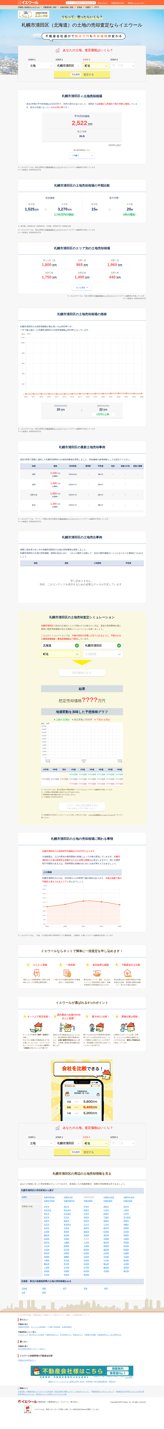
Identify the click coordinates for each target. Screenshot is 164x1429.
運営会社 (112, 1382)
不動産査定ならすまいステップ (102, 1392)
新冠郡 (126, 1260)
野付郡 (66, 1264)
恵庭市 (86, 1210)
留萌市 (86, 1228)
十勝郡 (46, 1260)
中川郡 (106, 1260)
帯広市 (46, 1214)
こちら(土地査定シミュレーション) (101, 815)
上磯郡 (66, 1242)
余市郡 (46, 1275)
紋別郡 (86, 1271)
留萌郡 (86, 1275)
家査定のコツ (78, 1335)
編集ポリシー (53, 1382)
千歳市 (106, 1217)
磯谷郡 (46, 1235)
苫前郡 (86, 1260)
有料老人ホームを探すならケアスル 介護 (51, 1394)
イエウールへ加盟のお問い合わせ (72, 1382)
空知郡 (106, 1257)
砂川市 (46, 1217)
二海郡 (46, 1268)
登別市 (86, 1221)
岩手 (65, 1288)
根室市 (66, 1221)
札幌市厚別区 (49, 1197)
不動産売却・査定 (50, 7)
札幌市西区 (88, 1201)
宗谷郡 (86, 1257)
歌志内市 (67, 1210)
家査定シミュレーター (136, 3)
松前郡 (46, 1271)
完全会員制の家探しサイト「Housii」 (32, 1349)
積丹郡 (46, 1253)
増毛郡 (126, 1268)
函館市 (106, 1221)
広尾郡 (126, 1264)
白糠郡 (126, 1253)
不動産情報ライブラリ (53, 167)
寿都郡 (46, 1257)
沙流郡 (46, 1250)
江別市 (106, 1210)
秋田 (106, 1288)
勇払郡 (126, 1271)
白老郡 (106, 1253)
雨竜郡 (126, 1235)
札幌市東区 (108, 1201)
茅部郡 (126, 1242)
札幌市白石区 (109, 1197)
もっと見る (80, 287)
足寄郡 (46, 1232)
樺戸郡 (46, 1242)
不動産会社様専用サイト (27, 1360)
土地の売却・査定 (66, 7)
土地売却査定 (67, 1327)
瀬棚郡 (66, 1257)
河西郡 (106, 1239)
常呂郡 (66, 1260)
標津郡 (86, 1250)
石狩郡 (126, 1232)
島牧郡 (126, 1250)
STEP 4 (114, 60)
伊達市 (86, 1217)
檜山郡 (106, 1264)
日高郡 (86, 1264)
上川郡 (86, 1242)
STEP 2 (59, 60)
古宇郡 (66, 1268)
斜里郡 (86, 1253)
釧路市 (106, 1214)
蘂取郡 (106, 1250)
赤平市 (46, 1207)
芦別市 (86, 1207)
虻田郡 (106, 1232)
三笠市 (106, 1225)
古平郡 (86, 1268)
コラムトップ (23, 1335)
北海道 (79, 7)
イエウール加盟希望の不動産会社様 (80, 3)
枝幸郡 (46, 1239)
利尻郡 (66, 1275)
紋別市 (46, 1228)
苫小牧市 (127, 1217)
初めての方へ (103, 3)
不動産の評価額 (90, 1335)
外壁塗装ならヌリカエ (26, 1394)
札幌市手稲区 (49, 1201)
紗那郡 (66, 1253)
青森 (44, 1288)
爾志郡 (46, 1264)
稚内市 (106, 1228)
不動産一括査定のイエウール (29, 7)
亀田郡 (106, 1242)
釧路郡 (66, 1246)
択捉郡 (66, 1239)
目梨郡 (66, 1271)
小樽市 (126, 1210)
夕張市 (66, 1228)
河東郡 (126, 1239)
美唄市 (126, 1221)
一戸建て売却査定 (53, 1327)
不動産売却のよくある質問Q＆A (109, 1335)
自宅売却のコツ (66, 1335)
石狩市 (126, 1207)
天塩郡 (126, 1257)
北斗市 (86, 1225)
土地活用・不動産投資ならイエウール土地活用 (35, 1392)
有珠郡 (86, 1235)
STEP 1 (31, 60)
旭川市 (66, 1207)
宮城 (85, 1288)
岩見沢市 (47, 1210)
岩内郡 (66, 1235)
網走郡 (86, 1232)
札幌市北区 (68, 1197)
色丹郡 (66, 1250)
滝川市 (66, 1217)
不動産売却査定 (24, 1327)
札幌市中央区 (129, 1197)
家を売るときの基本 (36, 1335)
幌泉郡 (106, 1268)
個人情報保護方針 (101, 1382)
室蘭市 (126, 1225)
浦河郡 (106, 1235)
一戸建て (75, 156)
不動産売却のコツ (52, 1335)
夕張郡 (106, 1271)
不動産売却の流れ (117, 3)
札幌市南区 (128, 1201)
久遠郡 (86, 1246)
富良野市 (67, 1225)
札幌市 (88, 7)
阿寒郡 (126, 1228)
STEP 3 (86, 60)
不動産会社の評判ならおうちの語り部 (130, 1392)
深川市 (46, 1225)
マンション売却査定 (38, 1327)
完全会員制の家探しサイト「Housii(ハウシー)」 (72, 1392)
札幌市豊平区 (69, 1201)
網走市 (106, 1207)
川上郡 (46, 1246)
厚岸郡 (66, 1232)
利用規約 (89, 1382)
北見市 (86, 1214)
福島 (44, 1293)
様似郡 (126, 1246)
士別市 (126, 1214)
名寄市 (46, 1221)
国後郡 (106, 1246)
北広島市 (67, 1214)
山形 (23, 1293)
